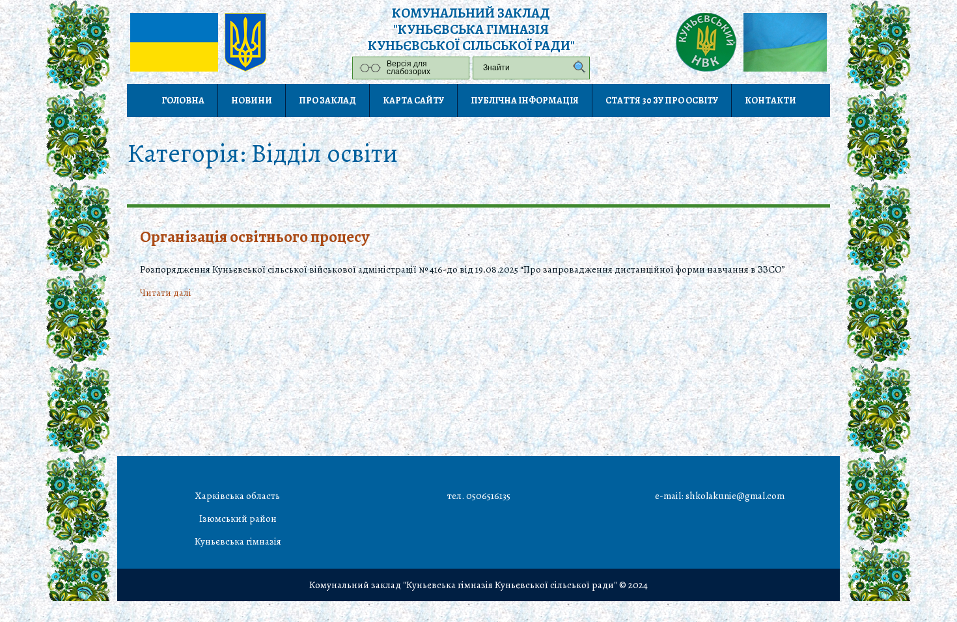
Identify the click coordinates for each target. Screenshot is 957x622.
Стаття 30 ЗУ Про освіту (661, 100)
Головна (182, 100)
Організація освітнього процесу (255, 237)
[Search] (576, 68)
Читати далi (165, 292)
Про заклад (327, 100)
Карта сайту (413, 100)
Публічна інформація (525, 100)
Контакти (770, 100)
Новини (251, 100)
